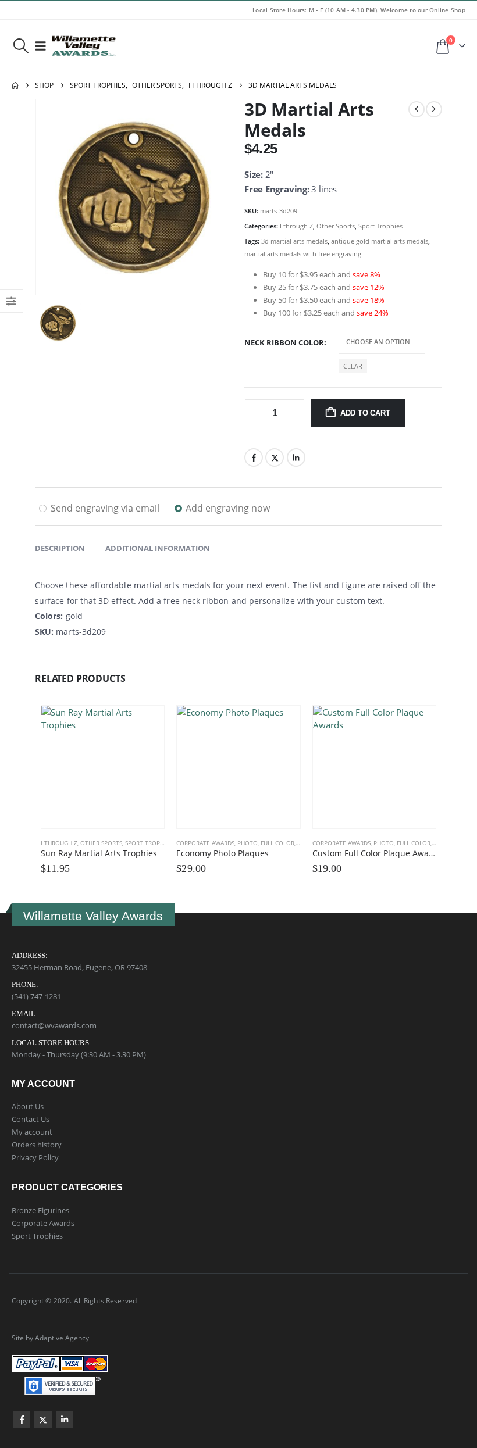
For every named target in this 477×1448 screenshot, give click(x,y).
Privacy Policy (35, 1157)
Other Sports (335, 225)
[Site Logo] (84, 46)
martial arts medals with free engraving (302, 253)
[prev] (416, 109)
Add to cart (365, 413)
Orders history (37, 1144)
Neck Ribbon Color (284, 342)
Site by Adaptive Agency (50, 1337)
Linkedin (64, 1419)
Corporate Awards (205, 843)
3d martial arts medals (294, 241)
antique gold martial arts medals (379, 241)
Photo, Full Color (265, 843)
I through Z (296, 225)
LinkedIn (296, 457)
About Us (28, 1106)
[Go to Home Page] (15, 85)
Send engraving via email (105, 508)
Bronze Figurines (40, 1210)
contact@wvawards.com (54, 1025)
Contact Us (30, 1119)
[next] (434, 109)
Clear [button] (352, 366)
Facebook (253, 457)
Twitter (274, 457)
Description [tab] (60, 548)
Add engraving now (228, 508)
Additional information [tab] (157, 548)
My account (32, 1132)
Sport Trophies (380, 225)
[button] (21, 45)
